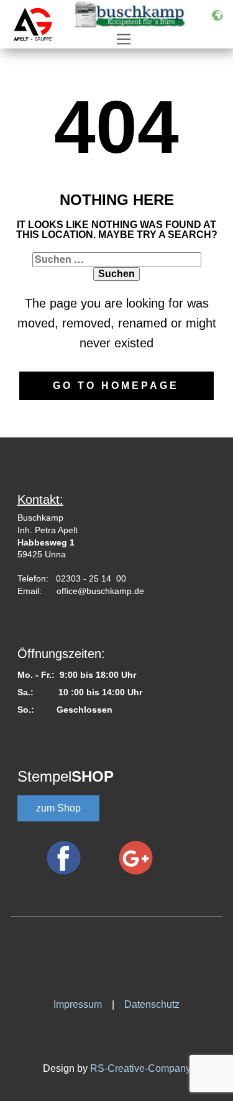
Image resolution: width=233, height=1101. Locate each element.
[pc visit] (73, 959)
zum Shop (58, 808)
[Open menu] (123, 39)
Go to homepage (116, 385)
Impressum (82, 1004)
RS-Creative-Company (140, 1068)
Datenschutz (152, 1004)
